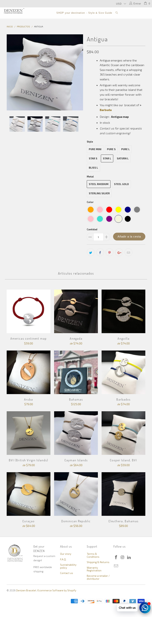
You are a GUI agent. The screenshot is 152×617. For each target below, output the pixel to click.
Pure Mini (95, 149)
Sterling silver (99, 193)
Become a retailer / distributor (98, 577)
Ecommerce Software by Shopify (56, 590)
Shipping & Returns (98, 562)
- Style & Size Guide (99, 12)
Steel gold (121, 184)
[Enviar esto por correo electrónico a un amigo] (128, 252)
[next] (79, 72)
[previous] (10, 72)
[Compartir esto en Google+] (119, 252)
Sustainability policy (68, 566)
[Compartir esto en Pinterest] (109, 252)
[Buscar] (116, 13)
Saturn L (123, 158)
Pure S (111, 149)
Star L (107, 158)
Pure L (125, 149)
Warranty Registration (94, 569)
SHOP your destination (70, 12)
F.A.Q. (63, 559)
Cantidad (92, 229)
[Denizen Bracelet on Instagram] (122, 557)
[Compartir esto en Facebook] (100, 252)
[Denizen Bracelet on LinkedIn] (129, 557)
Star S (93, 158)
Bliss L (93, 167)
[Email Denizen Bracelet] (116, 566)
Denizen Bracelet (26, 590)
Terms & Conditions (93, 555)
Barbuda (106, 110)
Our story (65, 553)
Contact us (66, 573)
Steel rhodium (98, 184)
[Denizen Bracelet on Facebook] (116, 557)
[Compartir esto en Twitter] (91, 252)
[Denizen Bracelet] (14, 10)
